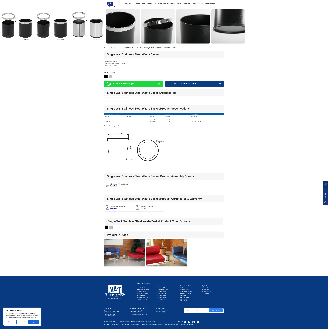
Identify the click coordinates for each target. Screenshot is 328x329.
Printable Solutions (142, 293)
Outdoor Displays (207, 287)
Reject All (22, 322)
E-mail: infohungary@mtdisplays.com (138, 314)
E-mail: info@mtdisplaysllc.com (163, 312)
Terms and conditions (124, 321)
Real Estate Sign (163, 289)
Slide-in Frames (184, 297)
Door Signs (183, 299)
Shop (113, 48)
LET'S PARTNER (211, 4)
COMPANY (197, 4)
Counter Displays (142, 299)
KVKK (108, 324)
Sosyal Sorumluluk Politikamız (171, 324)
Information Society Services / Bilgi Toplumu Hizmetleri (143, 321)
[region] (22, 317)
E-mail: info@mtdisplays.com (110, 315)
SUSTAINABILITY (183, 4)
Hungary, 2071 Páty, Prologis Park (137, 310)
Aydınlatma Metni (115, 324)
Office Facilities (123, 48)
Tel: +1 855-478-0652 (160, 311)
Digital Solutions (207, 286)
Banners (160, 286)
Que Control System (186, 291)
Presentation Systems (186, 286)
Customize (11, 322)
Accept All (33, 322)
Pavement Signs (141, 291)
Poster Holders (162, 287)
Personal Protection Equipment (186, 294)
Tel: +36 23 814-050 (134, 312)
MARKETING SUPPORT (164, 4)
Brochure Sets (184, 289)
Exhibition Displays (142, 297)
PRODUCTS (127, 4)
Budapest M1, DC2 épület (135, 311)
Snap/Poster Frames (143, 287)
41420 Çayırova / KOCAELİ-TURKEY (112, 311)
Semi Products (206, 291)
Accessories (205, 289)
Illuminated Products (143, 289)
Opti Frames (140, 286)
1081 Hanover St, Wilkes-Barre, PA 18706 (165, 310)
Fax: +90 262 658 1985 (109, 314)
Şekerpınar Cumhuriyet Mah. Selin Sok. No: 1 (114, 310)
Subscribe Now (215, 310)
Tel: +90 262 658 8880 (109, 312)
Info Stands (161, 299)
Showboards (162, 297)
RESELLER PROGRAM (144, 4)
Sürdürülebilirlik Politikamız (187, 324)
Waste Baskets (137, 48)
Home (106, 48)
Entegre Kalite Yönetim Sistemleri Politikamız (152, 324)
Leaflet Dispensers (186, 287)
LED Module (205, 293)
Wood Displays (141, 295)
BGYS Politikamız (135, 324)
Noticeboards (162, 293)
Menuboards (162, 291)
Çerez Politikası (125, 324)
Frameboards (162, 295)
